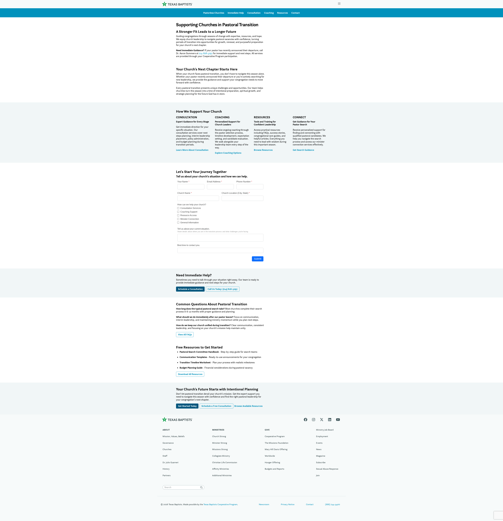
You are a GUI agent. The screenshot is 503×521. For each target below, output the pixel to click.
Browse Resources (263, 150)
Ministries (218, 429)
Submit (257, 258)
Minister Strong (219, 443)
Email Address (213, 182)
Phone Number (243, 182)
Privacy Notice (287, 504)
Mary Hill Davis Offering (276, 449)
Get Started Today (187, 405)
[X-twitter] (322, 419)
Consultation (254, 12)
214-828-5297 (205, 53)
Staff (165, 456)
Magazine (320, 456)
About (166, 429)
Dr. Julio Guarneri (170, 462)
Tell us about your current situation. (193, 229)
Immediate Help (236, 12)
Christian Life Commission (224, 462)
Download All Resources (190, 374)
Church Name (183, 193)
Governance (168, 443)
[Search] (202, 487)
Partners (167, 475)
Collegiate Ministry (221, 456)
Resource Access (188, 215)
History (166, 469)
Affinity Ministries (220, 469)
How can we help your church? (191, 204)
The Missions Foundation (276, 443)
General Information (189, 222)
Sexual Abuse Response (327, 469)
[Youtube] (338, 419)
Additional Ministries (222, 475)
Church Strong (219, 436)
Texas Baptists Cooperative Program (220, 504)
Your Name (182, 182)
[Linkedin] (330, 419)
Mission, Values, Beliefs (174, 436)
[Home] (177, 3)
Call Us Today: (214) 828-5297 (222, 289)
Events (319, 443)
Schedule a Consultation (190, 289)
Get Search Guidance (303, 150)
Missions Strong (220, 449)
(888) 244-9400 (332, 504)
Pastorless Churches (213, 12)
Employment (322, 436)
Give (267, 429)
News (318, 449)
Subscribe (320, 462)
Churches (167, 449)
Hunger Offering (272, 462)
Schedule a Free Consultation (216, 405)
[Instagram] (314, 419)
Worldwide (270, 456)
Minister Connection (189, 219)
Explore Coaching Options (228, 152)
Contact (295, 12)
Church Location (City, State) (235, 193)
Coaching (269, 12)
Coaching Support (188, 212)
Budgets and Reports (274, 469)
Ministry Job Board (324, 429)
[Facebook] (307, 419)
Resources (282, 12)
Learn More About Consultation (192, 150)
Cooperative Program (275, 436)
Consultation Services (190, 208)
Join (318, 475)
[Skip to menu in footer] (339, 3)
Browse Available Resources (248, 406)
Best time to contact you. (188, 245)
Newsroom (264, 504)
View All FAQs (185, 334)
